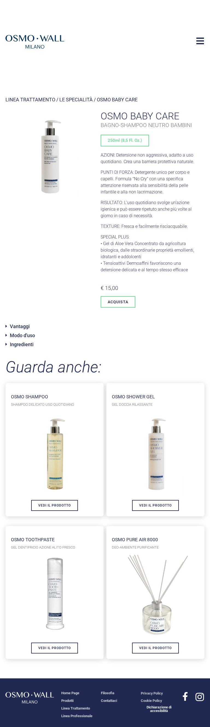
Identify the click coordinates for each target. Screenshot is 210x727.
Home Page (70, 693)
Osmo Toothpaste (33, 539)
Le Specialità (76, 99)
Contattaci (109, 701)
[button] (105, 328)
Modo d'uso (22, 335)
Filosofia (107, 693)
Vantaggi (20, 326)
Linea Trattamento (30, 99)
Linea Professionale (76, 716)
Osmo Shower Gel (133, 396)
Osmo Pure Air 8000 (135, 539)
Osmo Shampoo (29, 396)
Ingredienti (22, 344)
